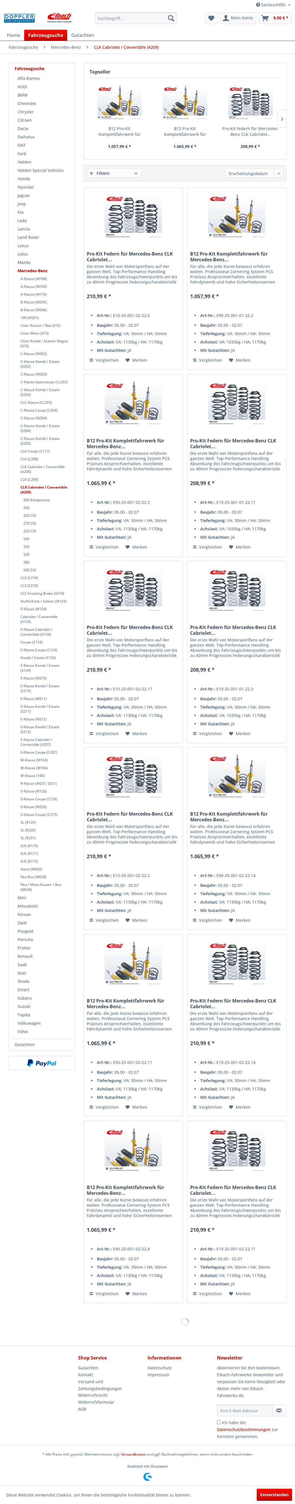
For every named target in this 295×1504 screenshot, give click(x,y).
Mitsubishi (28, 906)
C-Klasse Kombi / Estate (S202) (40, 364)
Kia (21, 212)
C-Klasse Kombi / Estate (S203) (40, 392)
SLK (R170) (29, 845)
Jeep (22, 203)
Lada (22, 220)
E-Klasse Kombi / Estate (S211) (39, 709)
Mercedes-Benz (33, 270)
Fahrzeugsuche (29, 68)
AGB (82, 1409)
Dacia (23, 128)
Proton (24, 948)
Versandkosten (133, 1454)
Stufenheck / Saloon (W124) (43, 601)
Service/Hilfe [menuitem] (273, 4)
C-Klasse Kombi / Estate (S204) (40, 428)
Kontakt (85, 1374)
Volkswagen (29, 1023)
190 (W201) (29, 317)
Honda (24, 178)
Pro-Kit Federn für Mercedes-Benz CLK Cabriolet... (250, 131)
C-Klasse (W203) (33, 374)
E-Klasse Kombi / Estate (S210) (39, 688)
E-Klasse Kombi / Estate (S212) (39, 729)
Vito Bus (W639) (33, 876)
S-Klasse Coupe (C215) (38, 814)
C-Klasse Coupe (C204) (39, 410)
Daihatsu (26, 137)
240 (26, 507)
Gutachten (25, 1044)
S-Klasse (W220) (33, 806)
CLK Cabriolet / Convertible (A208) (42, 469)
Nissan (24, 914)
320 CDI (29, 515)
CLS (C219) (29, 577)
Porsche (25, 939)
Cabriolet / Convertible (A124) (39, 619)
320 (26, 554)
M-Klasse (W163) (34, 760)
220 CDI (29, 531)
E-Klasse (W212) (33, 719)
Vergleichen (106, 360)
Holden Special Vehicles (41, 170)
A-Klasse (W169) (33, 286)
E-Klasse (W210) (33, 678)
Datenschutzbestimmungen (244, 1429)
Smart (23, 989)
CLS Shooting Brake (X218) (42, 593)
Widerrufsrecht (92, 1395)
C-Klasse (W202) (33, 353)
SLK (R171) (29, 853)
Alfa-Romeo (29, 78)
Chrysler (26, 111)
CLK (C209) (29, 479)
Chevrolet (27, 103)
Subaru (25, 998)
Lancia (24, 229)
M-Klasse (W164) (34, 767)
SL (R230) (28, 830)
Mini (22, 897)
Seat (22, 973)
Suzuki (24, 1006)
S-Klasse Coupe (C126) (38, 799)
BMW (23, 95)
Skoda (23, 981)
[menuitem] (136, 18)
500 (26, 538)
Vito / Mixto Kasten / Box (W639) (40, 887)
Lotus (23, 254)
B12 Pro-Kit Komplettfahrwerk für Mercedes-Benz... (120, 131)
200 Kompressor (36, 499)
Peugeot (25, 931)
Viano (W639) (31, 869)
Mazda (24, 262)
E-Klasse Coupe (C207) (38, 752)
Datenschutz (160, 1367)
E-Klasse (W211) (33, 698)
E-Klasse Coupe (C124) (38, 649)
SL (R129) (28, 822)
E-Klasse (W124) (33, 609)
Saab (22, 964)
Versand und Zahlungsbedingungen (100, 1385)
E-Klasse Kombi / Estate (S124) (39, 668)
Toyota (24, 1014)
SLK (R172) (29, 861)
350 (26, 546)
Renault (25, 956)
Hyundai (26, 187)
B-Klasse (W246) (33, 309)
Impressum (158, 1374)
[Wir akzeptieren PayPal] (42, 1063)
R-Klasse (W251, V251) (38, 783)
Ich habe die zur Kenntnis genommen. (247, 1429)
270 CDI (29, 523)
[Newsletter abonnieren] (279, 1410)
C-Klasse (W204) (33, 418)
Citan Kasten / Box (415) (40, 325)
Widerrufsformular (96, 1402)
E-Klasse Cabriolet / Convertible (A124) (36, 632)
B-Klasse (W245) (33, 302)
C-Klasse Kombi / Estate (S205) (40, 441)
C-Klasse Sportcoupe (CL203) (44, 382)
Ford (22, 153)
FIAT (22, 145)
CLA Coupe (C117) (35, 451)
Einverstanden (274, 1494)
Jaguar (24, 195)
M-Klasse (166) (32, 775)
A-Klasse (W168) (33, 278)
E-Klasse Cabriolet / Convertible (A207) (36, 742)
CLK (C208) (29, 459)
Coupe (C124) (31, 642)
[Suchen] (171, 18)
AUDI (22, 86)
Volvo (23, 1031)
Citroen (25, 120)
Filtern (102, 173)
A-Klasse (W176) (33, 294)
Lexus (23, 245)
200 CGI (29, 570)
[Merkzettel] (211, 18)
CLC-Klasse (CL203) (36, 402)
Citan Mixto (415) (34, 333)
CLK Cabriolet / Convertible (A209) (43, 490)
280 (26, 562)
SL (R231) (28, 837)
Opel (22, 922)
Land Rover (28, 237)
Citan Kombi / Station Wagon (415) (44, 343)
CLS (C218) (29, 585)
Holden (24, 162)
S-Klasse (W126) (33, 791)
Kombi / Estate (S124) (38, 657)
